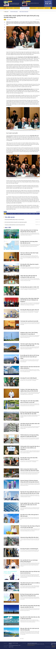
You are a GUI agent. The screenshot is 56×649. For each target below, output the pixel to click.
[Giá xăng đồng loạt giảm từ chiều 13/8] (11, 290)
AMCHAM (33, 213)
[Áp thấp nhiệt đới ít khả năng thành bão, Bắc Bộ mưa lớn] (11, 245)
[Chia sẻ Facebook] (4, 25)
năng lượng (9, 19)
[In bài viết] (4, 30)
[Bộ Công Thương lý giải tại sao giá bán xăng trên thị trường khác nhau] (11, 598)
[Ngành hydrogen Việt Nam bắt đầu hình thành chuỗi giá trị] (11, 370)
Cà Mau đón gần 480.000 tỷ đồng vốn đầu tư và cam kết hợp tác (14, 219)
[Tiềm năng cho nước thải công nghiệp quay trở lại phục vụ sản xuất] (11, 404)
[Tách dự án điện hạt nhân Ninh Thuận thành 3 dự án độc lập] (11, 256)
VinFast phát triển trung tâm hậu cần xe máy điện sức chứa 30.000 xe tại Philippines (30, 448)
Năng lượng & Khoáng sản (24, 11)
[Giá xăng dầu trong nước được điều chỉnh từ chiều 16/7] (11, 461)
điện (5, 19)
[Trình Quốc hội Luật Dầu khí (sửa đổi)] (11, 325)
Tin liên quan (10, 217)
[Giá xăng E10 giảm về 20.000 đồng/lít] (11, 552)
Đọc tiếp (8, 227)
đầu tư (15, 213)
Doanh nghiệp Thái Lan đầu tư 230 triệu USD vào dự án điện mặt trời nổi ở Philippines (29, 505)
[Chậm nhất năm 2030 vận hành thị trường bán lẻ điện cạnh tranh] (11, 279)
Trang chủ (6, 11)
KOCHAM (30, 213)
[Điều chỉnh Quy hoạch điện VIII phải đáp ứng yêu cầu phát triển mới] (11, 609)
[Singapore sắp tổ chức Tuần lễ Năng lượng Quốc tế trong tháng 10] (11, 336)
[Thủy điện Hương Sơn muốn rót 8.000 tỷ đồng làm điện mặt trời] (11, 586)
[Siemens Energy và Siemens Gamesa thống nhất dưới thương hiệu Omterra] (11, 484)
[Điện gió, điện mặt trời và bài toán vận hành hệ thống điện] (11, 632)
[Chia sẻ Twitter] (4, 27)
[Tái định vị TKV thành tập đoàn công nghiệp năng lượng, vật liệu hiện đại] (11, 393)
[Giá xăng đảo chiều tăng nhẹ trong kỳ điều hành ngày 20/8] (11, 268)
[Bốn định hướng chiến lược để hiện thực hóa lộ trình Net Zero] (11, 575)
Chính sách (19, 213)
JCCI (36, 213)
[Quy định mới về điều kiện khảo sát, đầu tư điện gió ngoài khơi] (11, 620)
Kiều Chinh (38, 211)
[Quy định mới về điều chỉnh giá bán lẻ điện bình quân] (11, 518)
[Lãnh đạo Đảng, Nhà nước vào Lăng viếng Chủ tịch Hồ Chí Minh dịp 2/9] (6, 3)
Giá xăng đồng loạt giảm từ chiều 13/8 (29, 287)
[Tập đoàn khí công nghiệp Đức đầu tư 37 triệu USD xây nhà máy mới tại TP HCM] (11, 495)
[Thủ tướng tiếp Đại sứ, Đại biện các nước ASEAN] (24, 3)
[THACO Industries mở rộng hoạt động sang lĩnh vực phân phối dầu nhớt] (11, 438)
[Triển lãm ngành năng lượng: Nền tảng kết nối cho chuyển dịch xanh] (11, 347)
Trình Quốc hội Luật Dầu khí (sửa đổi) (29, 321)
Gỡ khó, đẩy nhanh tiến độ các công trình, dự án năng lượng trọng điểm (16, 222)
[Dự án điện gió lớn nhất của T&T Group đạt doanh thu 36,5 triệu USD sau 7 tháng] (11, 359)
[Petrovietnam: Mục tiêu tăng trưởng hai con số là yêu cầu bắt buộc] (11, 529)
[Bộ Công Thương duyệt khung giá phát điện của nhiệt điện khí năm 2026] (11, 416)
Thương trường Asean (14, 11)
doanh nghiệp (25, 213)
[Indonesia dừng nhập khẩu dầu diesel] (11, 541)
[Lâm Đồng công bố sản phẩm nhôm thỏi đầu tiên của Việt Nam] (11, 427)
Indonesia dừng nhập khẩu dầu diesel (29, 537)
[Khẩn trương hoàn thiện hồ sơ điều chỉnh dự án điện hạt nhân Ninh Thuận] (11, 472)
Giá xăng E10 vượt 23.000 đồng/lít (28, 378)
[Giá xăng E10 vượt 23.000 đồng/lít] (11, 381)
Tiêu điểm (10, 1)
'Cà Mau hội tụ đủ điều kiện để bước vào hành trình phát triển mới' (15, 224)
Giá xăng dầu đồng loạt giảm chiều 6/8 (29, 309)
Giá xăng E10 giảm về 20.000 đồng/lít (29, 548)
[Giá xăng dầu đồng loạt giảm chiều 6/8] (11, 313)
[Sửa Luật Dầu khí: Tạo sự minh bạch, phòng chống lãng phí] (11, 563)
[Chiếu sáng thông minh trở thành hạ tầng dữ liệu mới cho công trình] (11, 233)
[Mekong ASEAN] (48, 3)
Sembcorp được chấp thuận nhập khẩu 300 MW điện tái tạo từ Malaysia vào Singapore (29, 300)
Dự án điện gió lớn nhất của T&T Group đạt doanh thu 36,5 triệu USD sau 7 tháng (29, 357)
